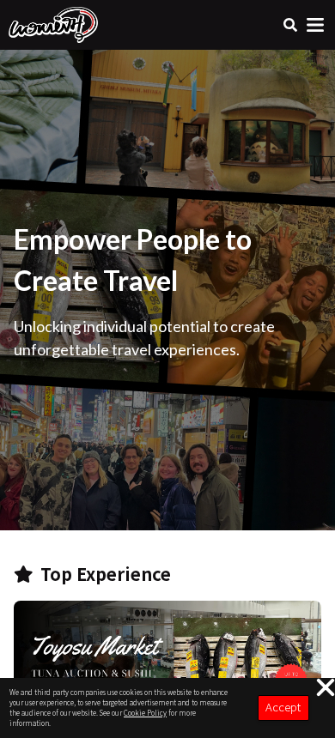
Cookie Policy (145, 712)
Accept (283, 707)
